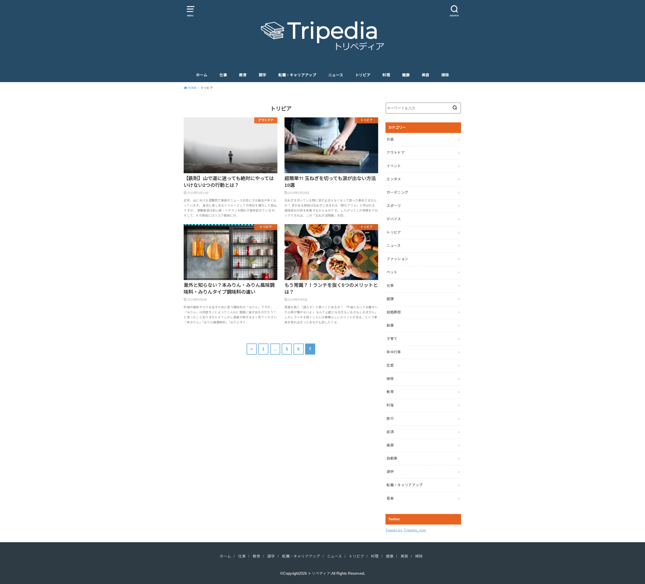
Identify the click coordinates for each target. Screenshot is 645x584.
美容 (425, 75)
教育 (243, 75)
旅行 (390, 419)
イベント (393, 166)
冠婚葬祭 (393, 312)
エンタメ (393, 179)
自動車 (391, 458)
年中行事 (393, 352)
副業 (390, 325)
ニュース (335, 75)
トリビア (362, 75)
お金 (390, 139)
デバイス (393, 219)
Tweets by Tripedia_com (405, 530)
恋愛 (390, 365)
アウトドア (395, 153)
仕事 (223, 75)
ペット (391, 272)
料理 (386, 75)
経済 (390, 432)
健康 (406, 75)
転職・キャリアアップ (297, 75)
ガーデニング (397, 192)
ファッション (397, 259)
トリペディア (319, 573)
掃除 (445, 75)
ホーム (201, 75)
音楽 (390, 498)
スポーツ (393, 206)
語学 (262, 75)
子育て (391, 339)
